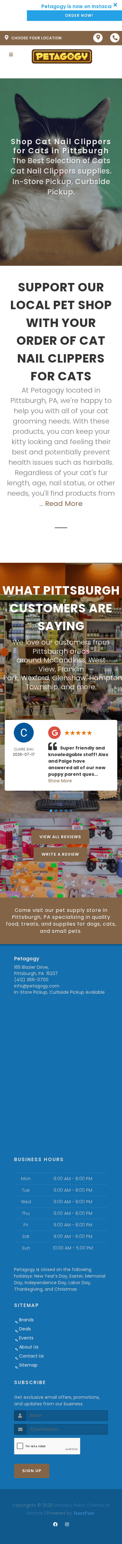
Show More (60, 781)
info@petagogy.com (36, 986)
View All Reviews (60, 837)
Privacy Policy (71, 1505)
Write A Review (60, 854)
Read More (64, 503)
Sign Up (31, 1471)
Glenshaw (69, 678)
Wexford (35, 678)
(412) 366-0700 (31, 980)
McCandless (64, 660)
